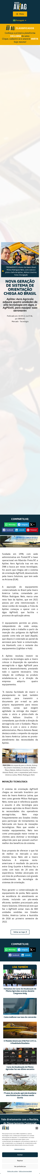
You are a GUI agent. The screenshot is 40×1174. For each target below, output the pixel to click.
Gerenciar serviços (19, 1149)
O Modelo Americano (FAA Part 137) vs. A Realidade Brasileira (20, 1042)
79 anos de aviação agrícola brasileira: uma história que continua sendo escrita (20, 1095)
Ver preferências (20, 1166)
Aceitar (20, 1155)
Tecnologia (24, 321)
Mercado (15, 321)
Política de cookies (12, 1171)
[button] (37, 1128)
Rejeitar (20, 1160)
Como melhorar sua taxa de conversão (20, 1017)
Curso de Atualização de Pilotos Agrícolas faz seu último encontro (20, 1068)
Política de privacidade (25, 1171)
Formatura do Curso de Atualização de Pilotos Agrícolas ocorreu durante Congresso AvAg (20, 991)
